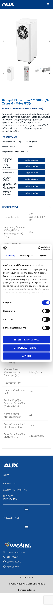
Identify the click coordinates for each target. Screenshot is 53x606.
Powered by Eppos (26, 590)
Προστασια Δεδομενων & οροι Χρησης (26, 584)
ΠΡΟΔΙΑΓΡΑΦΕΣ (10, 207)
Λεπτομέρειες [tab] (26, 255)
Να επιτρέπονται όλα (26, 340)
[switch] (46, 311)
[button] (48, 4)
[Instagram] (4, 566)
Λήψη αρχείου (31, 160)
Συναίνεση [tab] (9, 255)
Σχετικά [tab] (43, 255)
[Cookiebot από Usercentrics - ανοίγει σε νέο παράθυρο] (38, 248)
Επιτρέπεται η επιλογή (26, 348)
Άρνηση (26, 356)
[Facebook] (4, 561)
